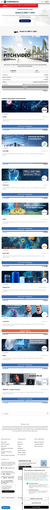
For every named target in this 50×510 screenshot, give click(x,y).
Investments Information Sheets (7, 449)
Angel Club (3, 446)
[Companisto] (11, 2)
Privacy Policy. (45, 480)
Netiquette (20, 448)
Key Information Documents (8, 455)
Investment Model (38, 444)
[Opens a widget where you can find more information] (5, 507)
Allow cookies (36, 507)
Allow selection (36, 503)
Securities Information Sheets (6, 452)
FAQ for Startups (38, 446)
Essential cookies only (36, 498)
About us (20, 442)
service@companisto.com (4, 468)
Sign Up (47, 1)
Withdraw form (8, 491)
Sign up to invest (25, 20)
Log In (42, 1)
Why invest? (4, 442)
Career (19, 446)
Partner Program (22, 452)
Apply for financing (39, 442)
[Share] (47, 413)
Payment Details (22, 450)
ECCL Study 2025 (22, 454)
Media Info (20, 444)
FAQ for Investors (5, 444)
